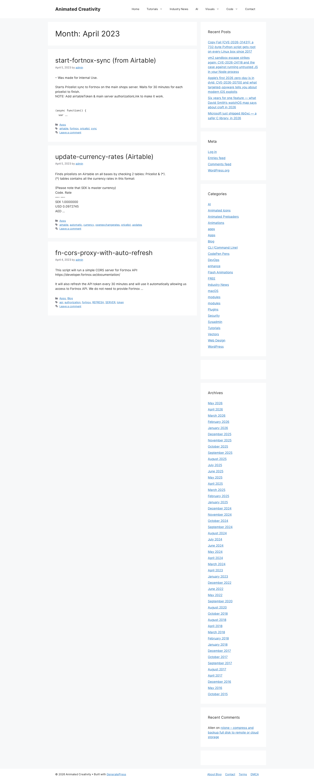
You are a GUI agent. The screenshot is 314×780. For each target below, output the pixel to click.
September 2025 (220, 453)
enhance (214, 266)
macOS (213, 291)
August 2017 (217, 669)
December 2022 (219, 582)
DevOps (213, 260)
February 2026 (218, 422)
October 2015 (218, 694)
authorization (72, 302)
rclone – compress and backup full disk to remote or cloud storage (233, 732)
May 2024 (215, 552)
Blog (70, 298)
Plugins (213, 309)
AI (197, 9)
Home (135, 9)
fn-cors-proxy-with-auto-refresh (104, 252)
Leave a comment (70, 132)
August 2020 (217, 607)
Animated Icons (219, 210)
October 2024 (218, 521)
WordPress (216, 346)
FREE (211, 278)
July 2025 (215, 465)
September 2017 (220, 663)
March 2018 (216, 632)
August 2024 (217, 533)
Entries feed (217, 158)
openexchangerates (107, 224)
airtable (63, 128)
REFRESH (98, 302)
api (61, 302)
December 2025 (219, 434)
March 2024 (217, 564)
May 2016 (215, 688)
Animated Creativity (77, 9)
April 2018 (215, 626)
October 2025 (218, 446)
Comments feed (219, 164)
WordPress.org (218, 170)
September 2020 (220, 601)
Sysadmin (215, 322)
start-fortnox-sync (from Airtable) (105, 60)
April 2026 (215, 409)
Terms (243, 774)
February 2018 (218, 638)
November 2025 (220, 440)
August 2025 (217, 459)
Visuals (210, 9)
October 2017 (218, 657)
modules (214, 297)
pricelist (85, 128)
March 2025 (216, 490)
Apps (62, 124)
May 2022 (215, 595)
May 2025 (215, 477)
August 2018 (217, 620)
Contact (250, 9)
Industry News (179, 9)
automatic (76, 224)
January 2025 (218, 502)
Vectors (213, 334)
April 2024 (215, 558)
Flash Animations (220, 272)
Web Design (216, 340)
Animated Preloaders (223, 216)
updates (137, 224)
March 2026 (217, 415)
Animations (216, 223)
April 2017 (215, 675)
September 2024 (220, 527)
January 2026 (218, 428)
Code (229, 9)
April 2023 (215, 570)
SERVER (110, 302)
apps (211, 229)
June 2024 (216, 545)
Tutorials (152, 9)
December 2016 (219, 682)
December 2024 (220, 508)
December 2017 (219, 651)
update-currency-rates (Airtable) (104, 156)
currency (88, 224)
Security (214, 315)
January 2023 (218, 576)
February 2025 (218, 496)
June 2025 (215, 471)
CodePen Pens (219, 254)
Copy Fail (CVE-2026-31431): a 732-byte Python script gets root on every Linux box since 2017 (231, 46)
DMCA (255, 774)
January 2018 (218, 644)
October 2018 (218, 613)
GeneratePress (116, 774)
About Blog (214, 774)
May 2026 (215, 403)
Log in (212, 152)
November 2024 (220, 514)
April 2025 (215, 483)
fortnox (74, 128)
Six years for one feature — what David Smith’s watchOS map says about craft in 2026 (232, 102)
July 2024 (215, 539)
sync (94, 128)
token (120, 302)
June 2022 (215, 589)
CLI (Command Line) (223, 247)
